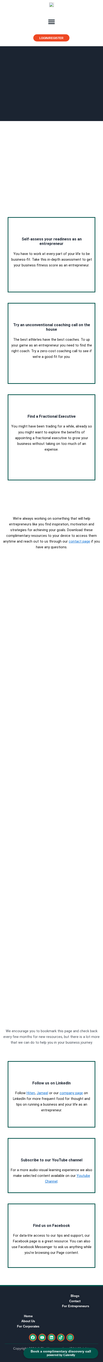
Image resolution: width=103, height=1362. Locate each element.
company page (71, 1093)
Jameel (42, 1093)
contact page (79, 541)
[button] (51, 21)
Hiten (31, 1093)
